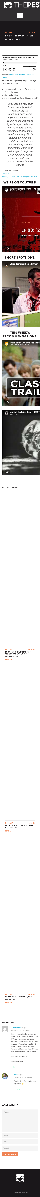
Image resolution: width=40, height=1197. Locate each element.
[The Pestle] (20, 1178)
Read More (10, 659)
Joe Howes (16, 1027)
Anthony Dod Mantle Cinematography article (19, 176)
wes (16, 1074)
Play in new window (17, 75)
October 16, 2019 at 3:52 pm (23, 1077)
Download (30, 75)
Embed (4, 78)
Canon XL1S (6, 173)
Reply (15, 1067)
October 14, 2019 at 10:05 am (20, 1030)
